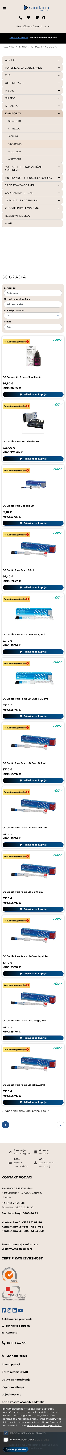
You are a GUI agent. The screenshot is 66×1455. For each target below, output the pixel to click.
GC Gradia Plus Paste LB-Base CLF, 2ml (25, 698)
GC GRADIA (51, 47)
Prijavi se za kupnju (35, 394)
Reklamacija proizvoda (17, 1319)
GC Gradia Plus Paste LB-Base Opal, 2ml (26, 956)
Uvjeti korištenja (13, 1387)
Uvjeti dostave (11, 1394)
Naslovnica (8, 47)
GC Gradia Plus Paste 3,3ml (18, 570)
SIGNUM (13, 136)
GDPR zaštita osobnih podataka (23, 1402)
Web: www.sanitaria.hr (17, 1248)
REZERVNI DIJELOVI (18, 215)
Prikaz (7, 321)
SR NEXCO (14, 128)
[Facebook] (4, 1310)
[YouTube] (20, 1310)
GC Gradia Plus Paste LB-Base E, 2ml (24, 634)
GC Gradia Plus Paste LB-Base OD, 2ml (25, 827)
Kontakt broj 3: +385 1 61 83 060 (23, 1230)
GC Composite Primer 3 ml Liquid (22, 377)
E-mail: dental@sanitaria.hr (20, 1244)
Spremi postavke (16, 1449)
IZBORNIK (5, 8)
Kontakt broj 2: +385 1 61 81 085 (22, 1226)
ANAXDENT (14, 159)
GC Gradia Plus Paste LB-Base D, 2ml (24, 763)
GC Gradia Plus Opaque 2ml (19, 505)
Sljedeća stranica (60, 1124)
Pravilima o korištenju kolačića (44, 1425)
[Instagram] (9, 1310)
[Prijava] (43, 18)
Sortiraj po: (10, 288)
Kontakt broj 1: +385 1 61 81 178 (22, 1222)
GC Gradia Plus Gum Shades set (21, 441)
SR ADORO (14, 121)
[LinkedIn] (14, 1310)
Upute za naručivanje (16, 1379)
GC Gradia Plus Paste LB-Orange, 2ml (24, 1020)
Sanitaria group (16, 1355)
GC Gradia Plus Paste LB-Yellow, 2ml (24, 1084)
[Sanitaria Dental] (36, 9)
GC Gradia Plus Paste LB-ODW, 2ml (23, 891)
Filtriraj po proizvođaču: (17, 299)
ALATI (8, 223)
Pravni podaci (11, 1364)
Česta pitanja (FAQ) (15, 1372)
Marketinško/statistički (22, 1439)
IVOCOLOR (14, 151)
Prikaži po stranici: (14, 310)
